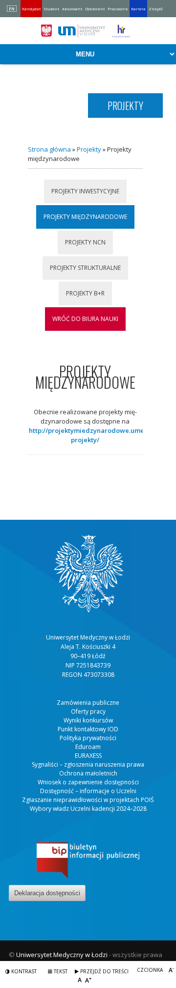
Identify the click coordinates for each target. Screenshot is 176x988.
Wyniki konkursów (88, 720)
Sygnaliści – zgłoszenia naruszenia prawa (88, 764)
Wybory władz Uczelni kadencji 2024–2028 (88, 808)
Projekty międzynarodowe (85, 217)
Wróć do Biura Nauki (85, 319)
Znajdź (156, 8)
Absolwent (72, 8)
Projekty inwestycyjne (85, 191)
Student (51, 8)
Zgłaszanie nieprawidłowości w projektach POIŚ (88, 800)
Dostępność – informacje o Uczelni (88, 791)
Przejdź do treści (104, 971)
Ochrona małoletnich (88, 773)
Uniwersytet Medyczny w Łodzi (62, 954)
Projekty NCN (85, 242)
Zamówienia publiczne (88, 702)
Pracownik (118, 8)
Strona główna (49, 149)
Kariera (138, 8)
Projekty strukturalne (85, 268)
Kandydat (31, 8)
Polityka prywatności (88, 738)
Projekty (89, 149)
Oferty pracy (88, 711)
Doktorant (95, 8)
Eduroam (88, 747)
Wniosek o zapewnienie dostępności (88, 782)
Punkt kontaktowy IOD (88, 729)
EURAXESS (88, 755)
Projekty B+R (85, 293)
